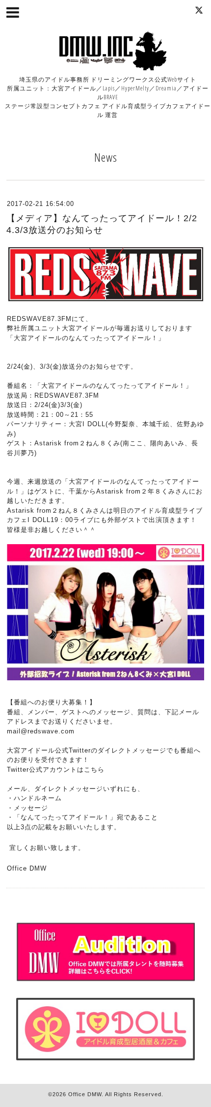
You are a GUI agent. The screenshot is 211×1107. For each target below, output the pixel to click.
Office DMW (85, 1094)
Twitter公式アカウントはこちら (56, 769)
